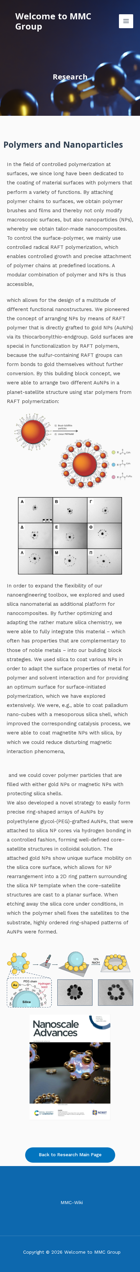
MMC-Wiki (71, 1202)
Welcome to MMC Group (53, 21)
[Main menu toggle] (126, 21)
